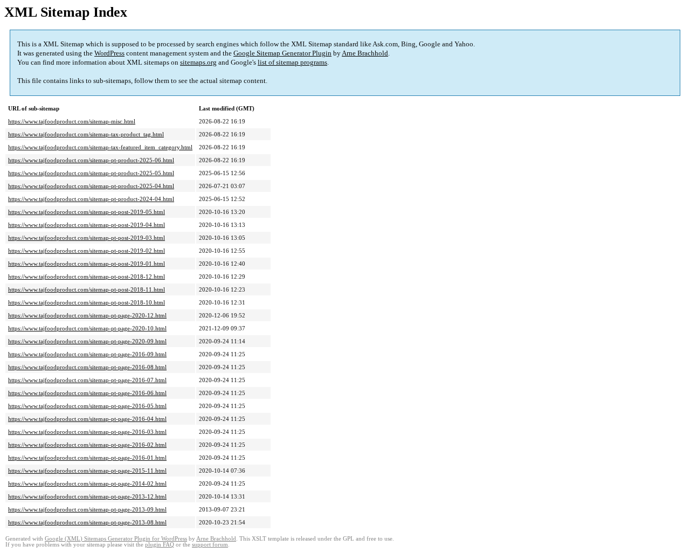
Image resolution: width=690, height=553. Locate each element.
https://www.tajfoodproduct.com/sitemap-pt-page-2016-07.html (87, 380)
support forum (210, 545)
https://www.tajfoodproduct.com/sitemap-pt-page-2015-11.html (87, 470)
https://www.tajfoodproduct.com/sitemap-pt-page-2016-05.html (87, 406)
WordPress (109, 53)
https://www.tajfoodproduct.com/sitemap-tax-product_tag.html (86, 134)
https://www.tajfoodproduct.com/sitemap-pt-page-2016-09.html (87, 354)
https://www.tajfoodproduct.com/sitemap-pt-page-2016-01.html (87, 457)
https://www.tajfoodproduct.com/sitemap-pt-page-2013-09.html (87, 509)
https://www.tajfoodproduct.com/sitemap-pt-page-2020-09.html (87, 341)
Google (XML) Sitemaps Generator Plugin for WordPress (116, 539)
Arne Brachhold (365, 53)
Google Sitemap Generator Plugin (282, 53)
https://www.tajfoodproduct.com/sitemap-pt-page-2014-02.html (87, 483)
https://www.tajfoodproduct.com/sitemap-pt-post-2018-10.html (86, 302)
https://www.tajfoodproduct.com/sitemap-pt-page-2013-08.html (87, 522)
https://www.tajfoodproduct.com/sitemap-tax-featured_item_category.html (100, 147)
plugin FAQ (159, 545)
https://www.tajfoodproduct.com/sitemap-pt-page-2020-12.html (87, 315)
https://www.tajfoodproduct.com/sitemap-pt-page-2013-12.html (87, 496)
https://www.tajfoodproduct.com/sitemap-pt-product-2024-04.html (91, 199)
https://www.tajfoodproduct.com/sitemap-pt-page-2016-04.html (87, 419)
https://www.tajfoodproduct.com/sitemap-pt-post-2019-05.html (86, 212)
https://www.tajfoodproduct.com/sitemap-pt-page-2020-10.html (87, 328)
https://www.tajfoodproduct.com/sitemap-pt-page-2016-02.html (87, 444)
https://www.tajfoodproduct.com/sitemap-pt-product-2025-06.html (91, 160)
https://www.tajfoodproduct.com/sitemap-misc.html (71, 121)
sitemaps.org (198, 62)
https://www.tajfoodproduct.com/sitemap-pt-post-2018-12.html (86, 276)
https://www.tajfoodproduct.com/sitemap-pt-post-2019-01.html (86, 263)
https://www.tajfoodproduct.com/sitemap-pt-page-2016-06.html (87, 393)
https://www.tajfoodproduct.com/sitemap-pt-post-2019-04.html (86, 225)
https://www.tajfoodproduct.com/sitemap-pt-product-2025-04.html (91, 186)
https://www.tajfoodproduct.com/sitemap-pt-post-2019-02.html (86, 250)
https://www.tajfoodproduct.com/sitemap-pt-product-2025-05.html (91, 173)
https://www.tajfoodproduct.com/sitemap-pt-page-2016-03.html (87, 431)
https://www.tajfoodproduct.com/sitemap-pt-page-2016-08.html (87, 367)
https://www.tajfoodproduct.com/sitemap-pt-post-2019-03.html (86, 237)
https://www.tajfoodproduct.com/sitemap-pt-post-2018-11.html (86, 289)
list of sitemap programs (292, 62)
